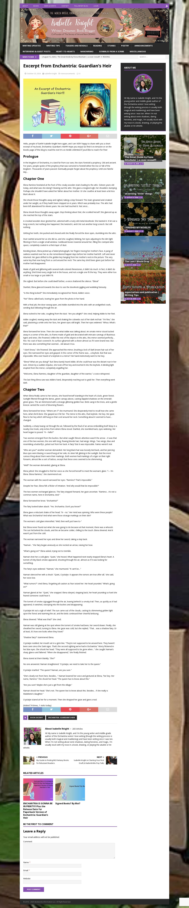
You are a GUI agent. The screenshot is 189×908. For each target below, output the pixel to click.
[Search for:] (152, 56)
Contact (65, 6)
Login (96, 6)
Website (26, 878)
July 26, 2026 (131, 299)
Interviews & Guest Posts (36, 51)
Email (26, 870)
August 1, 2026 (132, 231)
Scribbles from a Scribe (111, 51)
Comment (27, 841)
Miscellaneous (138, 51)
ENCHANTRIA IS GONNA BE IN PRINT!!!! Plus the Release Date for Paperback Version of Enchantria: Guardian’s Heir (37, 810)
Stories (112, 45)
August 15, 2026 (133, 164)
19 (142, 231)
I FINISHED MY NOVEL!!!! (138, 227)
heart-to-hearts (65, 51)
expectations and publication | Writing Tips (142, 294)
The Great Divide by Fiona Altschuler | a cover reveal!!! (140, 158)
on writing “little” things (138, 193)
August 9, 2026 (132, 197)
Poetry (125, 45)
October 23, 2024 (34, 73)
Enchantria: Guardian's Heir (61, 717)
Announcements (143, 45)
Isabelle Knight (50, 73)
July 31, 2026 (131, 265)
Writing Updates (32, 45)
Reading (97, 45)
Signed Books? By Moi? (67, 803)
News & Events (50, 6)
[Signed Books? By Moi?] (70, 789)
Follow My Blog (81, 6)
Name (26, 862)
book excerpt (36, 717)
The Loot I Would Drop (137, 261)
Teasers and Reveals (76, 45)
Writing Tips (53, 45)
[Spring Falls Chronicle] (94, 41)
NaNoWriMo (86, 51)
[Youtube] (166, 5)
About (25, 6)
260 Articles (77, 728)
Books (36, 6)
